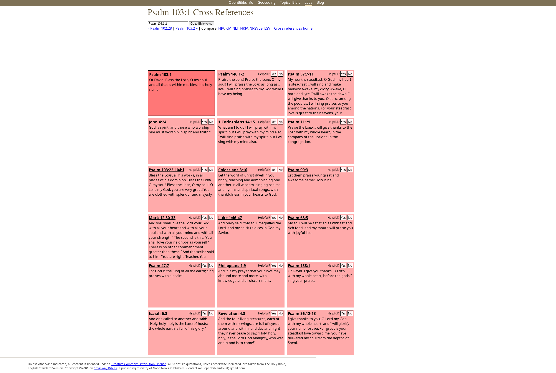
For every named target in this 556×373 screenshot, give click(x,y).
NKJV (244, 28)
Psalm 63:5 (298, 217)
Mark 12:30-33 (162, 217)
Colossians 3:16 (232, 169)
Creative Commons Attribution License (138, 364)
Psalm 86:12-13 (302, 313)
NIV (221, 28)
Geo (267, 2)
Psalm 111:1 (299, 121)
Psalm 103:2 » (186, 28)
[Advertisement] (512, 39)
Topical (290, 2)
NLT (235, 28)
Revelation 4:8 (231, 313)
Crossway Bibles (105, 368)
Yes (273, 74)
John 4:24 (157, 121)
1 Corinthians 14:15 (236, 121)
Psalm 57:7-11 (301, 74)
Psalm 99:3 (298, 169)
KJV (228, 28)
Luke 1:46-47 (230, 217)
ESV (267, 28)
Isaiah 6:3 (158, 313)
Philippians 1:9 (232, 265)
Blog (320, 2)
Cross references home (293, 28)
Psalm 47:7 (159, 265)
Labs (308, 2)
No (280, 74)
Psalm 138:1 (299, 265)
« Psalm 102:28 (160, 28)
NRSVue (256, 28)
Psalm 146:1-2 (231, 74)
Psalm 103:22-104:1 (166, 169)
